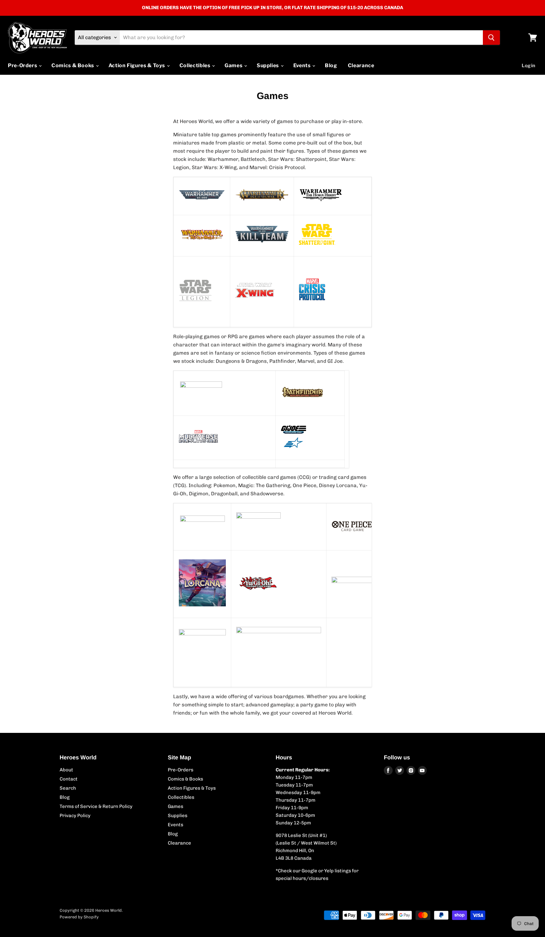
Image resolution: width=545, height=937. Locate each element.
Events (302, 65)
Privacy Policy (75, 815)
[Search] (491, 37)
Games (234, 65)
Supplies (268, 65)
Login (529, 65)
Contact (69, 779)
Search (68, 788)
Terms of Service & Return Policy (96, 806)
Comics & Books (73, 65)
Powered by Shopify (79, 917)
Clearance (361, 65)
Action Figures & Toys (137, 65)
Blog (331, 65)
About (66, 770)
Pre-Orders (23, 65)
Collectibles (195, 65)
